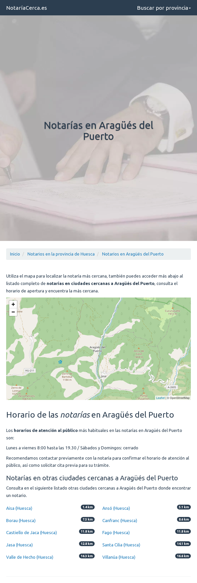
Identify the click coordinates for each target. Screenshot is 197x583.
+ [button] (13, 304)
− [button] (13, 312)
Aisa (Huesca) (19, 508)
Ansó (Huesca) (116, 508)
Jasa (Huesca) (19, 544)
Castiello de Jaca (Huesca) (31, 532)
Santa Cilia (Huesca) (121, 544)
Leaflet (160, 398)
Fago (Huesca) (116, 532)
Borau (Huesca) (21, 520)
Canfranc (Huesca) (119, 520)
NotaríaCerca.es (26, 8)
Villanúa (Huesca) (118, 557)
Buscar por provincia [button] (162, 8)
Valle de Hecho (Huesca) (29, 557)
